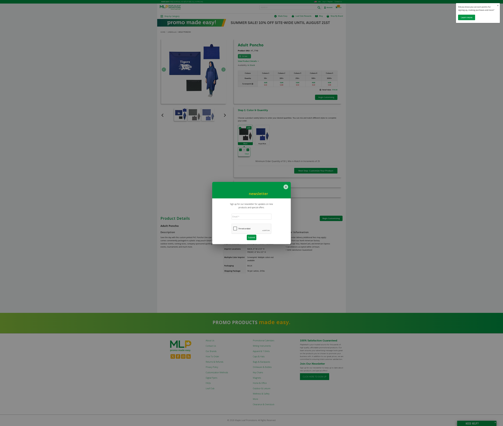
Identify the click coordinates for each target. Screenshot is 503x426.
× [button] (498, 5)
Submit (251, 237)
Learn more (466, 17)
